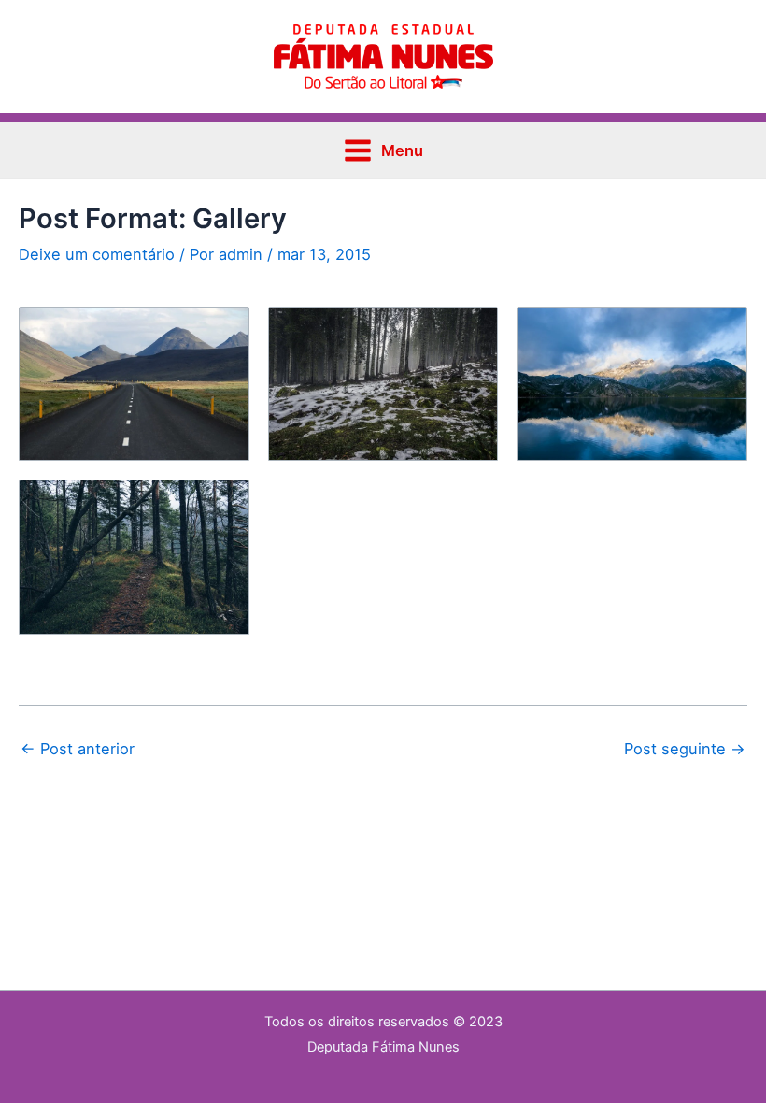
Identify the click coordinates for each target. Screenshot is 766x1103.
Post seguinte (684, 748)
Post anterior (78, 748)
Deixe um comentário (97, 254)
